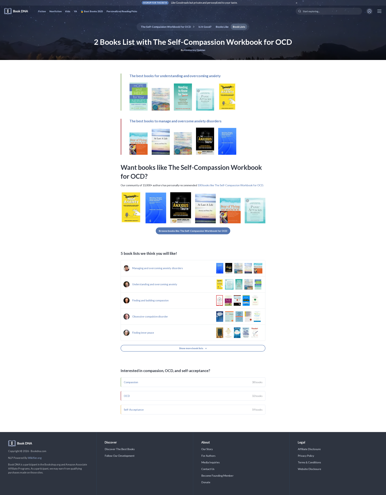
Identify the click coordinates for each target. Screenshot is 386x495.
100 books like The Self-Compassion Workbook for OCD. (231, 185)
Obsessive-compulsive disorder (150, 316)
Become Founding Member (217, 475)
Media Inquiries (210, 462)
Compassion (131, 382)
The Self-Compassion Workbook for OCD (166, 26)
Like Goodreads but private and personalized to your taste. (204, 2)
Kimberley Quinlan (194, 50)
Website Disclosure (309, 469)
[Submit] (299, 11)
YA (75, 11)
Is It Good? (205, 26)
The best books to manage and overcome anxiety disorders (175, 121)
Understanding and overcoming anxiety (154, 284)
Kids (67, 11)
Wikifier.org (35, 457)
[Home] (18, 11)
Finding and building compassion (150, 300)
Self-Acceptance (134, 409)
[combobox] (329, 11)
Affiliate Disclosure (309, 449)
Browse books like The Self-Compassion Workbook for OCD (193, 230)
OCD (127, 396)
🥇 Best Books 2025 (92, 11)
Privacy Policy (306, 455)
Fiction (42, 11)
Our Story (207, 449)
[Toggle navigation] (379, 11)
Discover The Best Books (120, 449)
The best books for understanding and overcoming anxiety (175, 76)
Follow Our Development (119, 455)
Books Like (222, 26)
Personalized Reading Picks (122, 11)
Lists (239, 26)
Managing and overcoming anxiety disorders (157, 268)
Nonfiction (55, 11)
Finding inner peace (143, 332)
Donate (205, 482)
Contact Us (208, 469)
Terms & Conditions (309, 462)
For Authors (208, 455)
